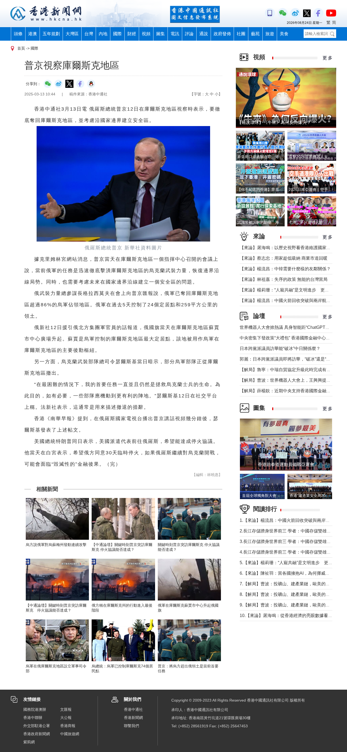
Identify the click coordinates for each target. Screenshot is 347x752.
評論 (189, 33)
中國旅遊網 (69, 734)
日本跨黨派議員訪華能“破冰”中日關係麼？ (280, 348)
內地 (103, 33)
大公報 (66, 717)
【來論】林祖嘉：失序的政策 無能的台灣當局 (283, 279)
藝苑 (255, 33)
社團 (241, 33)
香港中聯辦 (32, 717)
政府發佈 (222, 33)
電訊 (175, 33)
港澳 (32, 33)
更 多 (327, 58)
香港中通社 (133, 709)
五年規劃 (51, 33)
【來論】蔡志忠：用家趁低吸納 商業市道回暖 (283, 258)
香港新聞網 (133, 717)
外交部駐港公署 (36, 726)
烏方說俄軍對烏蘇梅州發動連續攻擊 (56, 544)
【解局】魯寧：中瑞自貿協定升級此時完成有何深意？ (292, 369)
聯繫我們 (131, 726)
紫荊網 (29, 742)
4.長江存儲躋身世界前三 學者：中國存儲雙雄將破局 (290, 552)
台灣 (88, 33)
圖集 (160, 33)
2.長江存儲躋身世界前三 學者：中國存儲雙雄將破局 (290, 531)
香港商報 (67, 726)
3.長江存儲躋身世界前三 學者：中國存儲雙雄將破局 (290, 541)
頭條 (18, 33)
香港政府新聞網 (36, 734)
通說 (203, 33)
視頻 (146, 33)
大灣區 (72, 33)
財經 (131, 33)
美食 (284, 33)
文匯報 (66, 709)
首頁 (21, 48)
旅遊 (269, 33)
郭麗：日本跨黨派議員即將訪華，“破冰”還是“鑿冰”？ (290, 359)
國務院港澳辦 (34, 709)
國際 (117, 33)
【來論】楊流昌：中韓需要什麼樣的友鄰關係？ (285, 268)
